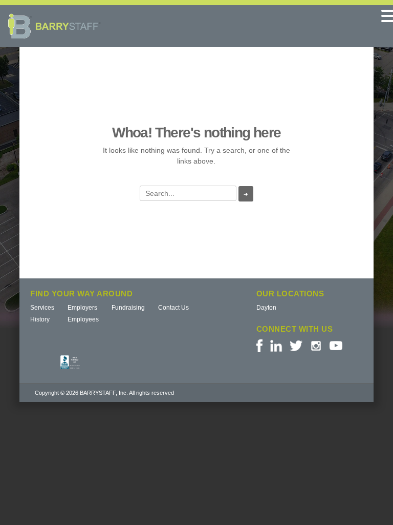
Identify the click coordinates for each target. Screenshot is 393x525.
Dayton (266, 307)
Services (42, 307)
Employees (83, 319)
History (40, 319)
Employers (82, 307)
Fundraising (128, 307)
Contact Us (173, 307)
